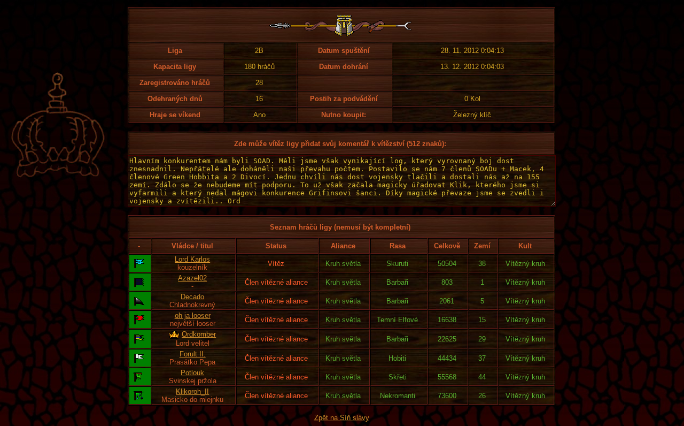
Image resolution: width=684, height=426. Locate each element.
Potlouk (192, 373)
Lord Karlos (192, 259)
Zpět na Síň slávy (341, 418)
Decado (192, 297)
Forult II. (193, 354)
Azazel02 (192, 278)
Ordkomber (199, 334)
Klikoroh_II (192, 391)
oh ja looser (193, 315)
